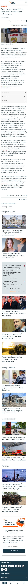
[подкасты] (11, 583)
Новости (4, 6)
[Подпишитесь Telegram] (16, 566)
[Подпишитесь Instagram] (19, 566)
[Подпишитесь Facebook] (5, 566)
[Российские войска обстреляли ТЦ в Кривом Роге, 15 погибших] (14, 449)
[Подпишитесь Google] (2, 566)
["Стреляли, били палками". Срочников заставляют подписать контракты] (14, 498)
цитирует (3, 86)
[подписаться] (5, 569)
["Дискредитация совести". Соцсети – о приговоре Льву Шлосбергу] (14, 377)
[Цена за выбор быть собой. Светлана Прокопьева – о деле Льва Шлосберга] (14, 245)
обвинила (4, 184)
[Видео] (17, 583)
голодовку (4, 150)
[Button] (10, 21)
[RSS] (23, 566)
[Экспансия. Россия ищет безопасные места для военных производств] (14, 303)
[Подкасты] (2, 569)
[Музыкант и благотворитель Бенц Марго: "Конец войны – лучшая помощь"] (14, 222)
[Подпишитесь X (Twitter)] (9, 566)
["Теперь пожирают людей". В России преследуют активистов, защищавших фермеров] (14, 475)
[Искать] (24, 583)
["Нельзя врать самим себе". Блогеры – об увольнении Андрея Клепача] (14, 325)
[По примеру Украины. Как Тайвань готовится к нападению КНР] (14, 348)
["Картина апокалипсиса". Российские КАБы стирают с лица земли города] (14, 400)
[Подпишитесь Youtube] (12, 566)
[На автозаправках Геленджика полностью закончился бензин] (14, 428)
